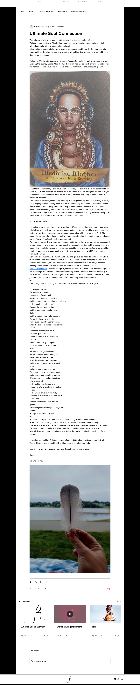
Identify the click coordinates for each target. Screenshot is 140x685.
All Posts (21, 11)
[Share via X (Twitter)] (36, 582)
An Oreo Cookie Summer (33, 627)
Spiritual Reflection (46, 11)
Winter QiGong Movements (69, 627)
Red (94, 627)
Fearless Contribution (78, 11)
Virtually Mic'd (62, 11)
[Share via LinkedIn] (41, 582)
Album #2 (32, 11)
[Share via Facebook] (31, 582)
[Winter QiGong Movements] (70, 614)
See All (119, 601)
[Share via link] (47, 582)
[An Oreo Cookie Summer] (34, 614)
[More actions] (109, 26)
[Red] (105, 614)
